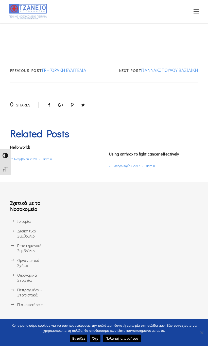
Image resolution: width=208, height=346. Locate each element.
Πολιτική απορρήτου (122, 338)
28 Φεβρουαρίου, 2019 (124, 165)
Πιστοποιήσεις (30, 304)
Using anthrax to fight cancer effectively (144, 153)
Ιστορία (24, 221)
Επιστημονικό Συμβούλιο (29, 248)
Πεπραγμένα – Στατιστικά (29, 292)
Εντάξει (78, 338)
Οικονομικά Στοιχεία (27, 277)
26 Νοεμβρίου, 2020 (23, 158)
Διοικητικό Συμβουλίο (26, 233)
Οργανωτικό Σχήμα (28, 263)
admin (47, 158)
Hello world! (20, 147)
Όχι (95, 338)
